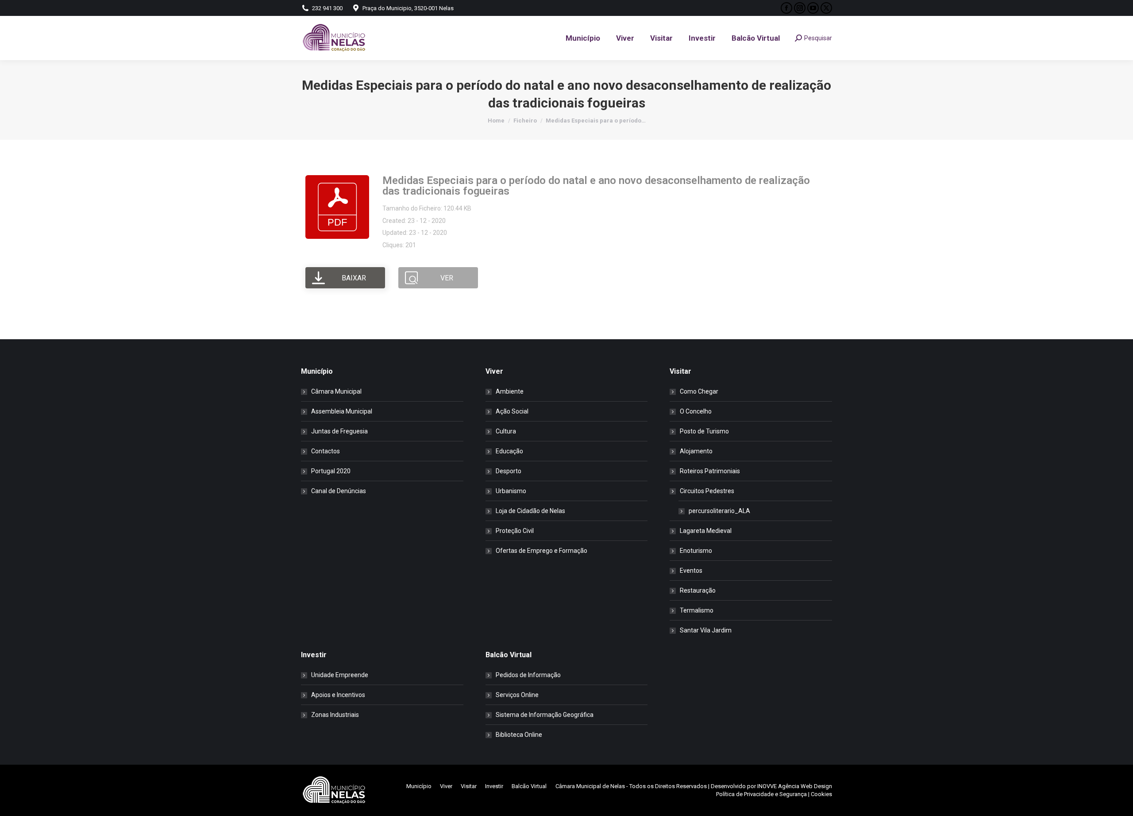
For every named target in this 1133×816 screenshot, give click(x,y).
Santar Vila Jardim (706, 630)
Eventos (691, 570)
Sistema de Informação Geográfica (544, 714)
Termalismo (696, 610)
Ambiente (510, 391)
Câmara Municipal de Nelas (590, 786)
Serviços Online (517, 694)
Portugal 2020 (331, 471)
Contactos (325, 451)
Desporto (508, 471)
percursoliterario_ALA (719, 510)
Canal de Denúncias (338, 490)
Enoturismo (696, 550)
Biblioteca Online (519, 734)
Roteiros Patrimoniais (710, 471)
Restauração (698, 590)
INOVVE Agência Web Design (794, 786)
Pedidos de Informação (528, 674)
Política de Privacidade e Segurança (761, 794)
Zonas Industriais (335, 714)
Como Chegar (699, 391)
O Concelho (696, 411)
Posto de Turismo (704, 431)
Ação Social (512, 411)
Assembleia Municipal (341, 411)
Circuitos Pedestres (707, 490)
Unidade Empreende (339, 674)
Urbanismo (511, 490)
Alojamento (696, 451)
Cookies (821, 794)
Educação (509, 451)
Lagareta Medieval (706, 530)
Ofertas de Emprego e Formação (541, 550)
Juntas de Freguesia (339, 431)
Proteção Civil (515, 530)
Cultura (506, 431)
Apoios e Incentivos (338, 694)
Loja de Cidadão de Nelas (530, 510)
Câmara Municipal (336, 391)
